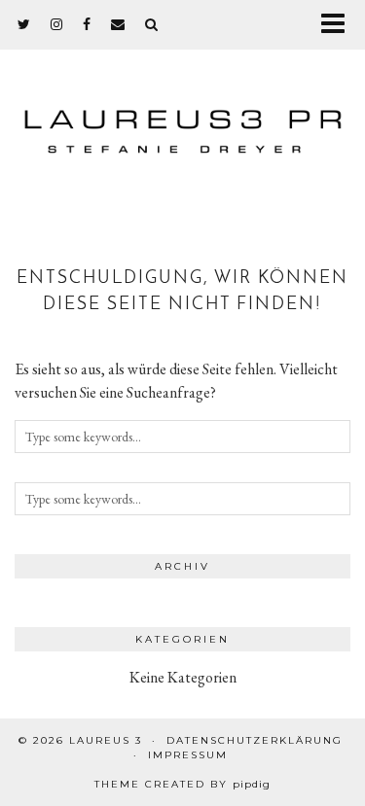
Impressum (188, 755)
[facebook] (87, 24)
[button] (339, 25)
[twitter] (24, 24)
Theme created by (182, 784)
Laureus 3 (105, 740)
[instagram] (57, 24)
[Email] (118, 24)
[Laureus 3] (182, 123)
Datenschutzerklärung (254, 740)
